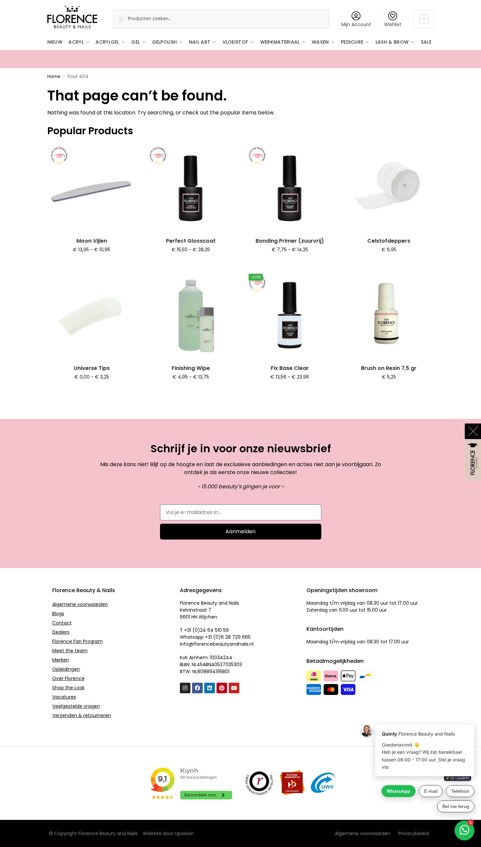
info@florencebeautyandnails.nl (217, 644)
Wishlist (392, 24)
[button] (424, 19)
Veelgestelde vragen (76, 706)
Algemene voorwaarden (80, 604)
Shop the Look (68, 687)
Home (53, 76)
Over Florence (68, 678)
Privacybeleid (413, 833)
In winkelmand (91, 264)
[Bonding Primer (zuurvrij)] (290, 188)
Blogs (58, 613)
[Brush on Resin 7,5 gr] (388, 315)
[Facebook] (197, 688)
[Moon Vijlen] (92, 188)
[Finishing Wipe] (190, 315)
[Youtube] (234, 688)
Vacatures (64, 697)
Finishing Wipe (191, 368)
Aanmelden (240, 531)
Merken (60, 660)
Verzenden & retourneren (81, 715)
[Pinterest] (222, 688)
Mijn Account (356, 24)
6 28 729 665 (236, 637)
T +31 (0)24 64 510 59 (204, 630)
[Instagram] (185, 688)
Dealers (60, 632)
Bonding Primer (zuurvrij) (290, 241)
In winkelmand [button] (389, 264)
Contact (62, 623)
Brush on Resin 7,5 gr (389, 368)
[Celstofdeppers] (388, 188)
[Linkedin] (209, 688)
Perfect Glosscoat (191, 241)
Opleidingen (66, 669)
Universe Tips (92, 368)
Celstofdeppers (388, 241)
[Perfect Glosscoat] (190, 188)
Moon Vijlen (91, 241)
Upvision (184, 833)
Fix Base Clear (290, 368)
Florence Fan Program (77, 641)
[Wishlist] (126, 153)
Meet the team (70, 650)
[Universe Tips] (92, 315)
